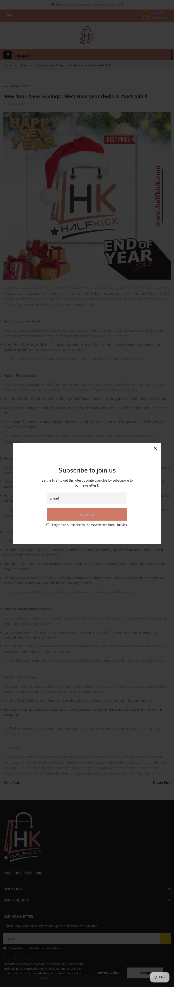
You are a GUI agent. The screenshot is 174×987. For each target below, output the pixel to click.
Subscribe (87, 514)
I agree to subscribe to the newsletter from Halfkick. (90, 525)
